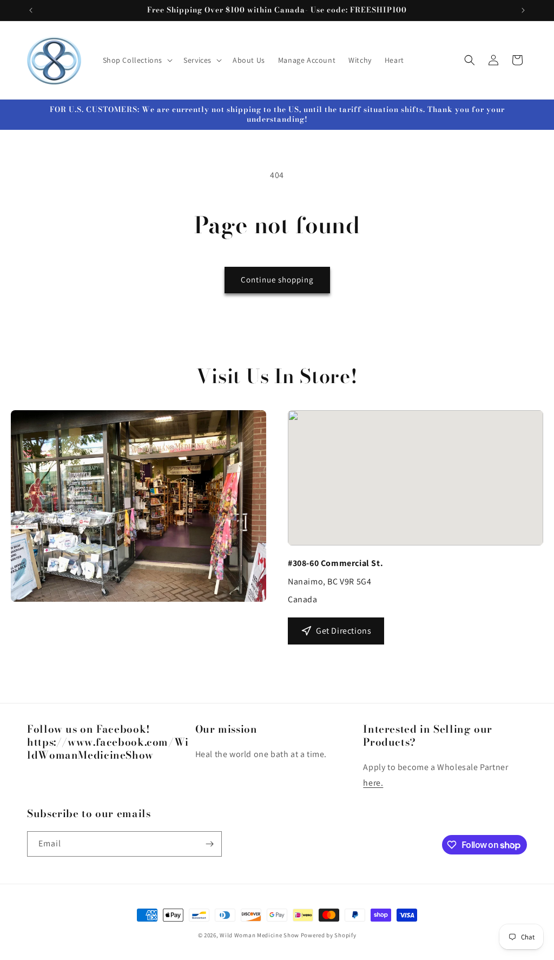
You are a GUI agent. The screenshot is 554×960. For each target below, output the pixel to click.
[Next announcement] (523, 10)
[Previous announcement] (31, 10)
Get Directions (343, 630)
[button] (136, 60)
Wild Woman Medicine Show (259, 935)
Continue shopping (277, 279)
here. (373, 782)
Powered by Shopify (329, 935)
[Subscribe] (209, 844)
